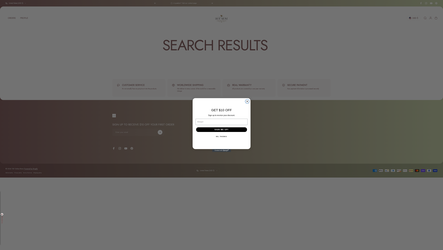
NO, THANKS (221, 136)
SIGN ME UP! (221, 130)
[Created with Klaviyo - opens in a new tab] (221, 150)
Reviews (2, 219)
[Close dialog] (247, 101)
